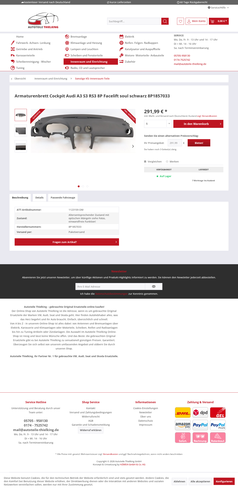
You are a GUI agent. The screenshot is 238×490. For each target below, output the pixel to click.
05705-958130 (182, 55)
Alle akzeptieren (200, 481)
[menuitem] (138, 21)
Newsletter (145, 412)
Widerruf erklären (90, 430)
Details (39, 197)
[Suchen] (165, 21)
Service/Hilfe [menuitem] (218, 7)
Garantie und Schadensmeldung (91, 424)
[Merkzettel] (180, 21)
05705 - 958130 (36, 421)
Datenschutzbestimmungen (111, 293)
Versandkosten (110, 454)
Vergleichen (154, 161)
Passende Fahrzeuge (63, 197)
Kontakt (90, 408)
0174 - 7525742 (36, 425)
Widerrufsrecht (91, 416)
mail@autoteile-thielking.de (190, 64)
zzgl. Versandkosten (207, 115)
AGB (90, 420)
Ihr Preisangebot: (154, 143)
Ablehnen (179, 481)
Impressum (145, 424)
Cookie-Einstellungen (145, 408)
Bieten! (199, 143)
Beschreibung (20, 197)
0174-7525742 (182, 59)
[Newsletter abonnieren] (153, 286)
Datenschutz (145, 420)
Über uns (145, 416)
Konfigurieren (224, 481)
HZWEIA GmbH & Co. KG (132, 464)
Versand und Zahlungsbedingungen (91, 412)
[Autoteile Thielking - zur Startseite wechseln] (43, 20)
